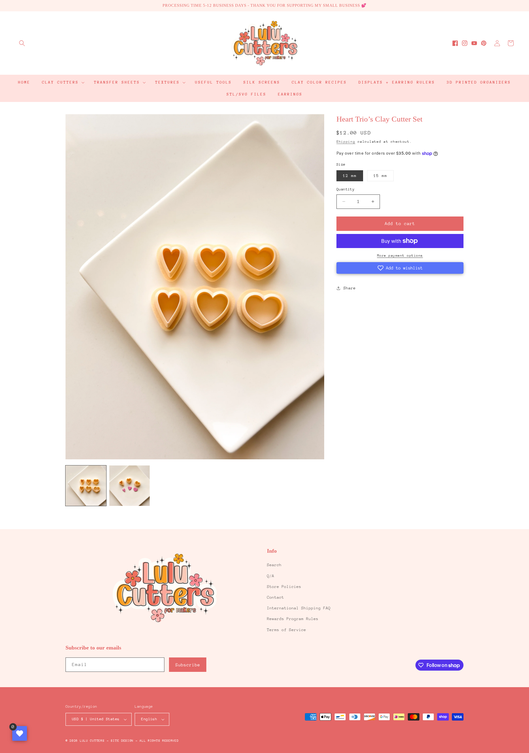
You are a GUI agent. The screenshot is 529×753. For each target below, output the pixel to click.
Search (274, 565)
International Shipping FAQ (299, 608)
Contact (275, 597)
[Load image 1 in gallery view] (86, 485)
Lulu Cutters (92, 741)
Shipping (345, 142)
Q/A (270, 576)
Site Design (122, 741)
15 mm (380, 175)
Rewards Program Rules (292, 618)
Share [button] (349, 288)
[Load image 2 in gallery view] (129, 485)
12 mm (350, 175)
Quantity (345, 189)
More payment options (400, 256)
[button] (22, 43)
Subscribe (187, 664)
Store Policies (284, 586)
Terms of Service (286, 629)
